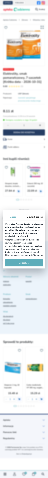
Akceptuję (24, 262)
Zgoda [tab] (13, 217)
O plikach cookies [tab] (35, 217)
